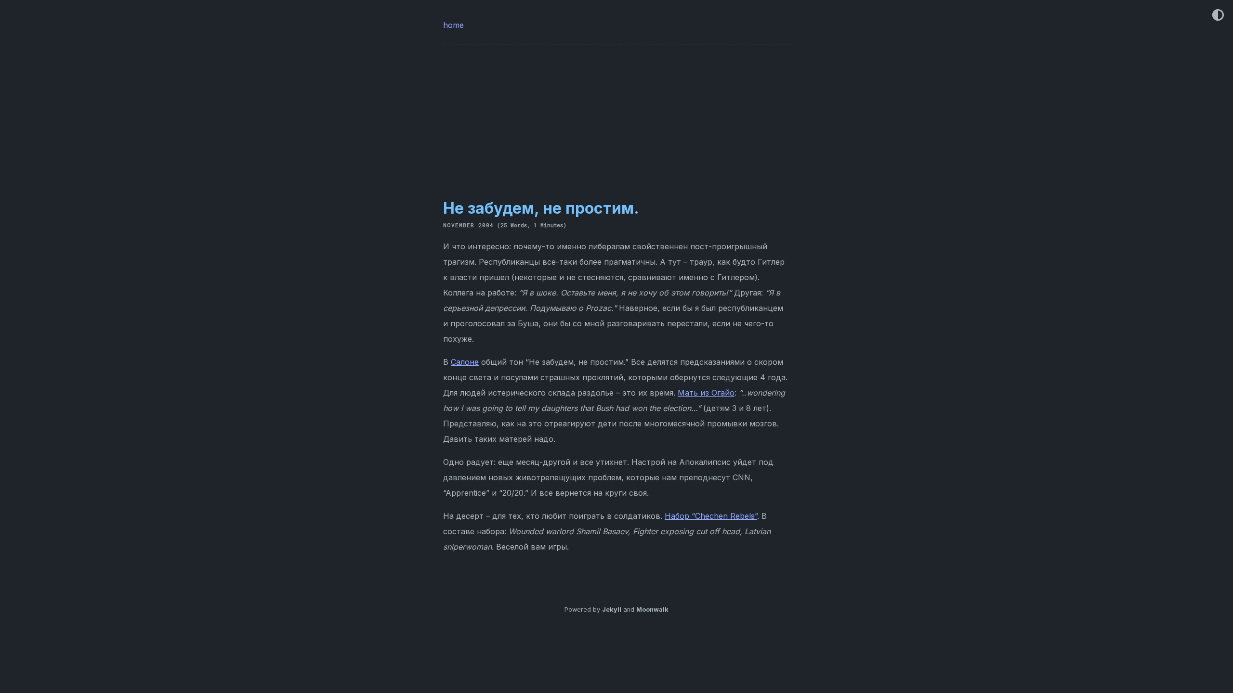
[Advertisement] (616, 115)
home (454, 25)
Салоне (465, 362)
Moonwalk (652, 609)
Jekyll (611, 609)
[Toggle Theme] (1218, 15)
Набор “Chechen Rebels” (711, 516)
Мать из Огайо (706, 393)
